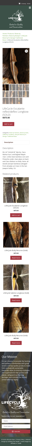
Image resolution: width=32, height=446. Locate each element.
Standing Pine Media (13, 441)
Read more (16, 258)
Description (8, 142)
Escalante (11, 134)
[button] (13, 1)
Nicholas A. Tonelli (16, 443)
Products (11, 34)
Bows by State (24, 132)
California (5, 134)
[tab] (16, 142)
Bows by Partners (14, 132)
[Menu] (30, 7)
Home (5, 34)
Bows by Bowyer (14, 36)
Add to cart (8, 124)
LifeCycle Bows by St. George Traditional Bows (15, 38)
